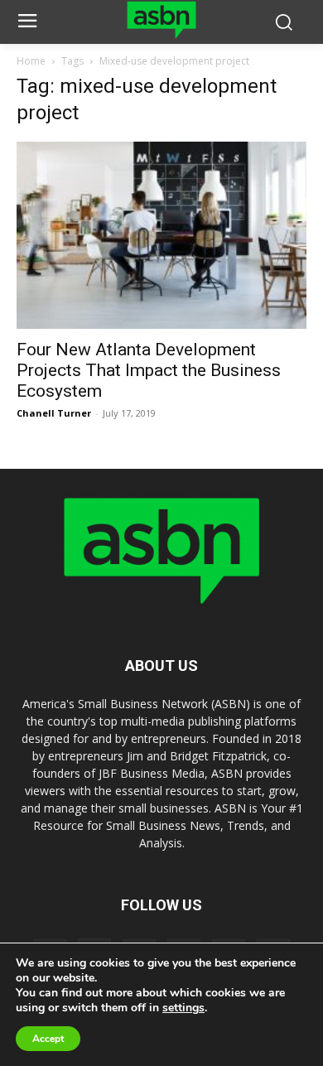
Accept (48, 1038)
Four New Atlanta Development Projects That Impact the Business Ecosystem (149, 370)
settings (183, 1008)
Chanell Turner (54, 413)
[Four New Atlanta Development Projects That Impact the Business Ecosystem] (161, 235)
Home (31, 61)
